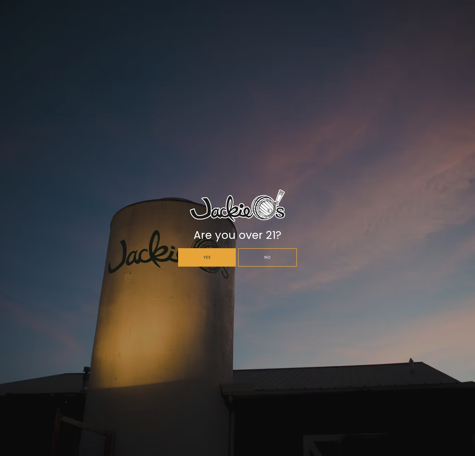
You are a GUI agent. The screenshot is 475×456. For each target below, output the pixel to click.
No (267, 257)
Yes (207, 257)
